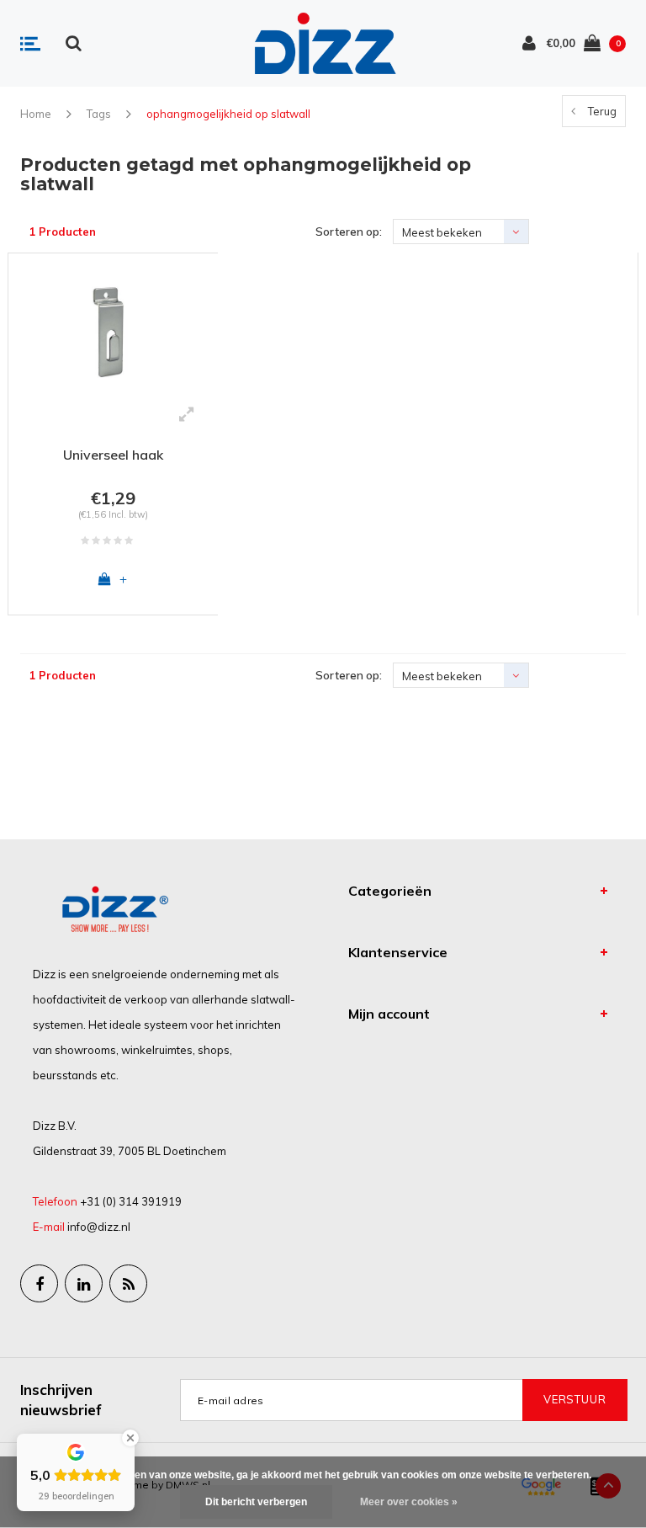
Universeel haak (113, 454)
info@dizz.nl (98, 1226)
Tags (99, 113)
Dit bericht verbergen (256, 1502)
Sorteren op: (348, 231)
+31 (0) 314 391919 (131, 1201)
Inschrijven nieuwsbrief (61, 1400)
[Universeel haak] (113, 330)
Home (35, 113)
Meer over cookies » (409, 1502)
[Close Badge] (130, 1438)
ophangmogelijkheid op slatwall (228, 113)
